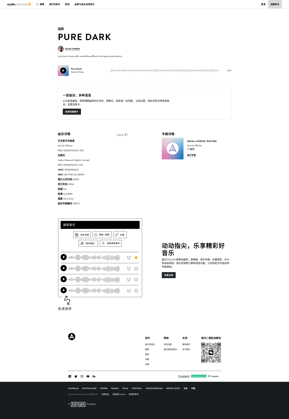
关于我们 (186, 349)
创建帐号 (275, 4)
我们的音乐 (54, 4)
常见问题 (168, 344)
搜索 (42, 4)
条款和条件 (134, 394)
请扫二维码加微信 (211, 338)
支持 (184, 338)
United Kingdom (154, 388)
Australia (73, 388)
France (115, 388)
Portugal (137, 388)
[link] (19, 4)
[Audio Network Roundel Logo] (71, 336)
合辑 (147, 364)
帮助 (166, 338)
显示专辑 (191, 155)
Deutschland (89, 388)
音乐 (147, 338)
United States (173, 388)
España (103, 388)
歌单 (147, 354)
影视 (67, 4)
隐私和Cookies (119, 394)
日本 (186, 388)
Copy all (120, 134)
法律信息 (105, 394)
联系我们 (186, 344)
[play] (63, 70)
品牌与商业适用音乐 (85, 4)
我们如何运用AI (170, 349)
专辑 (147, 359)
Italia (125, 388)
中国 (193, 388)
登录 (263, 4)
